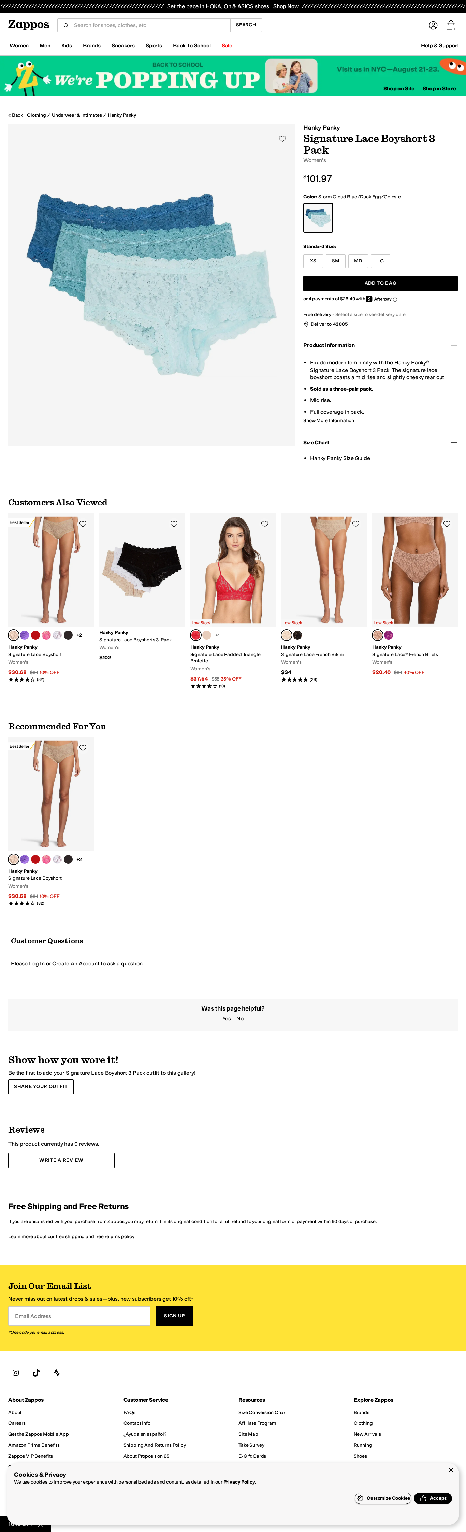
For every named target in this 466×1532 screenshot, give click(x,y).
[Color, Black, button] (68, 635)
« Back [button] (15, 115)
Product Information (329, 345)
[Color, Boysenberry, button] (388, 635)
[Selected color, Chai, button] (13, 635)
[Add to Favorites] (82, 523)
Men (45, 45)
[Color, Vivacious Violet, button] (24, 635)
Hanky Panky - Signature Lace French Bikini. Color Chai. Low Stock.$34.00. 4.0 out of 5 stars (324, 598)
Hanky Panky (122, 115)
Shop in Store (439, 88)
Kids (66, 45)
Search (246, 25)
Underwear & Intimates (77, 115)
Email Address (33, 1316)
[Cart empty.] (451, 25)
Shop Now (286, 6)
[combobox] (149, 25)
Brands (92, 45)
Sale (227, 45)
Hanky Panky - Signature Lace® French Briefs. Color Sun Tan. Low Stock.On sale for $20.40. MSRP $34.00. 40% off (415, 594)
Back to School (192, 45)
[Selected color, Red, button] (195, 635)
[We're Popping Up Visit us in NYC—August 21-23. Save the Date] (233, 76)
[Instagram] (15, 1372)
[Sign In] (433, 25)
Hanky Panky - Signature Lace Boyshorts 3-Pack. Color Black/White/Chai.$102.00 (142, 587)
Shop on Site (398, 88)
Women (19, 45)
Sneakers (123, 45)
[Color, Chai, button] (206, 635)
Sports (154, 45)
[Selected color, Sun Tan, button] (377, 635)
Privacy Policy (239, 1482)
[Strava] (56, 1372)
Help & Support (440, 45)
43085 (340, 324)
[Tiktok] (36, 1372)
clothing (36, 115)
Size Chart (316, 442)
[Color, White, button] (57, 635)
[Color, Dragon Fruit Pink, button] (46, 635)
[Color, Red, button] (35, 635)
